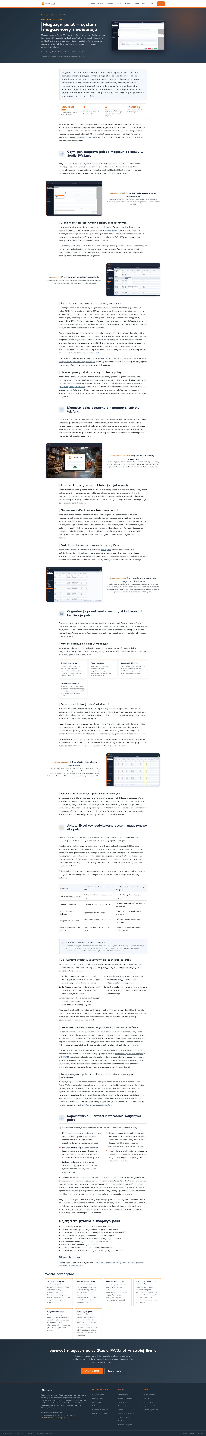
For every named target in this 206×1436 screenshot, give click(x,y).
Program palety (57, 15)
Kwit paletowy (97, 1406)
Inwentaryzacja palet (115, 1281)
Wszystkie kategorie (125, 1425)
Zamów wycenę (114, 1371)
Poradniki (109, 4)
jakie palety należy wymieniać (72, 386)
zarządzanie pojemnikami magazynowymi (77, 361)
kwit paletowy (83, 553)
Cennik (127, 4)
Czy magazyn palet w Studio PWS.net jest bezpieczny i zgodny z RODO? (91, 1250)
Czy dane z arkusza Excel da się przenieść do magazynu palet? (87, 1247)
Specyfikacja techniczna (126, 1413)
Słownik (119, 4)
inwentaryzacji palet (91, 353)
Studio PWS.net (149, 1395)
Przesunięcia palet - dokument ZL (85, 1312)
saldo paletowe (77, 1265)
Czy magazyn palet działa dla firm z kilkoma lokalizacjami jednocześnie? (91, 1238)
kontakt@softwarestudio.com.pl (66, 1418)
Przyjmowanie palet (55, 1311)
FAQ (143, 4)
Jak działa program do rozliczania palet (57, 1282)
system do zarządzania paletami (98, 1105)
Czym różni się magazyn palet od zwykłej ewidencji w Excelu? (86, 1226)
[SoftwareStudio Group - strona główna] (48, 3)
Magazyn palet (97, 1398)
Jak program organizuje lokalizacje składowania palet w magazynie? (89, 1229)
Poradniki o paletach (125, 1398)
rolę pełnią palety (82, 1209)
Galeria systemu (123, 1417)
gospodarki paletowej (85, 137)
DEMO (161, 4)
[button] (103, 198)
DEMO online (148, 1402)
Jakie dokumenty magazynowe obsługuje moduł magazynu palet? (88, 1235)
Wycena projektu (150, 1406)
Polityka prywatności (151, 1410)
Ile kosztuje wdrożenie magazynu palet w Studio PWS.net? (85, 1241)
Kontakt (151, 4)
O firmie (146, 1398)
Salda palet (96, 1402)
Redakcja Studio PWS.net (54, 52)
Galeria (136, 4)
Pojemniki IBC (123, 1402)
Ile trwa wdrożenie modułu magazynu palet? (79, 1244)
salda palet (106, 549)
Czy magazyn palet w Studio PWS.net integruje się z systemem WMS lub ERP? (93, 1232)
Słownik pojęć (122, 1406)
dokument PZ (64, 1265)
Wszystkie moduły (98, 1395)
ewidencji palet (111, 230)
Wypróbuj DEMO (92, 1371)
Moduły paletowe (97, 4)
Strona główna (46, 15)
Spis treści (121, 1421)
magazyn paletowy (135, 1262)
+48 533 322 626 (47, 1418)
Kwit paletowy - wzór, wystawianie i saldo (86, 1282)
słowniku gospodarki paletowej (108, 1262)
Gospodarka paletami (100, 1410)
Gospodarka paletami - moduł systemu (146, 1282)
